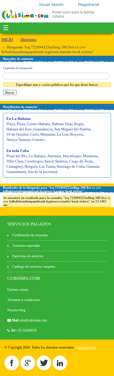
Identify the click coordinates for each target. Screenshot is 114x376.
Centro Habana (38, 124)
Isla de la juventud (42, 171)
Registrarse (88, 4)
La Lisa (63, 134)
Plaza (21, 124)
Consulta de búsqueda (17, 68)
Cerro (34, 134)
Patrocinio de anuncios (28, 256)
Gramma (92, 166)
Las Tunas (47, 166)
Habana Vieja (62, 124)
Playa (10, 124)
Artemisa (54, 156)
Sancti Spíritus (56, 161)
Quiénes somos (18, 290)
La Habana (37, 156)
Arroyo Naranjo (18, 139)
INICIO (7, 39)
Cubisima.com (86, 347)
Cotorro (38, 139)
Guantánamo (16, 171)
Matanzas (90, 156)
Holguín (31, 166)
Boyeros (76, 134)
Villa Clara (14, 161)
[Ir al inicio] (25, 19)
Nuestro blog (16, 310)
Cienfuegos (34, 161)
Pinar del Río (16, 156)
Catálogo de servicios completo (33, 267)
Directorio (28, 39)
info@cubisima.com (33, 320)
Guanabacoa (43, 129)
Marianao (48, 134)
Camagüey (14, 166)
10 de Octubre (17, 134)
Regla (79, 124)
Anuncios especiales (26, 246)
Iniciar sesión (51, 4)
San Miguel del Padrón (72, 129)
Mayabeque (72, 156)
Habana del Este (19, 129)
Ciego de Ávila (81, 161)
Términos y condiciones (23, 300)
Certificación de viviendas (30, 235)
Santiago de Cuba (71, 166)
